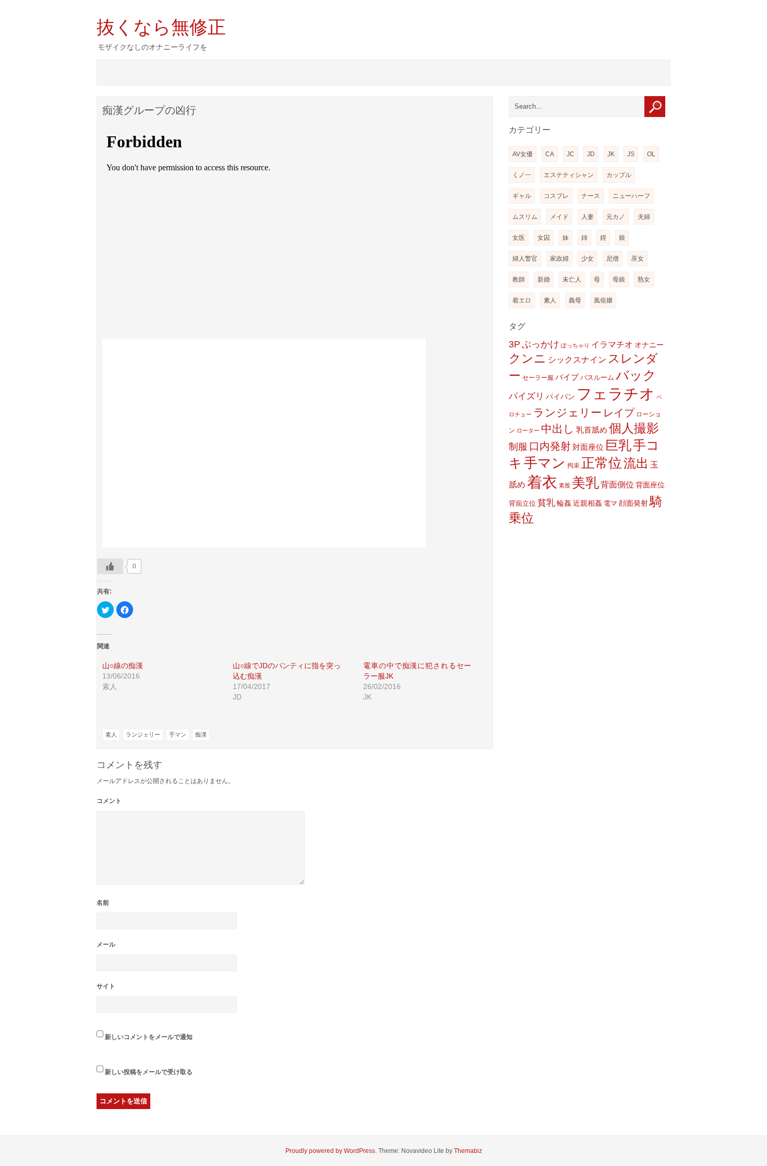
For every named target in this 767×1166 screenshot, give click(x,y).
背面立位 (522, 503)
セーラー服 (538, 377)
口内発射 (550, 446)
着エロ (521, 300)
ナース (590, 196)
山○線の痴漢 (122, 665)
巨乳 (618, 445)
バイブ (567, 377)
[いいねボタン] (110, 566)
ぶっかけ (540, 344)
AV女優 (522, 154)
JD (591, 154)
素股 (564, 485)
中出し (557, 429)
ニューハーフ (631, 196)
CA (549, 154)
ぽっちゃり (575, 345)
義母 (575, 300)
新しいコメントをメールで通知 (149, 1037)
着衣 (542, 482)
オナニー (649, 345)
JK (611, 154)
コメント (109, 800)
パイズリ (526, 396)
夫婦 (644, 216)
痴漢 (201, 734)
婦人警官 (524, 258)
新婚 (543, 279)
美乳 (585, 482)
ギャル (521, 196)
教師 (518, 279)
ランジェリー (143, 734)
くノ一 (521, 175)
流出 (636, 463)
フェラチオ (616, 393)
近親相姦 (587, 503)
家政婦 (559, 258)
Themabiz (468, 1151)
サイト (106, 986)
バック (636, 375)
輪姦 (564, 503)
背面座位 (650, 485)
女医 (518, 237)
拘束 (573, 465)
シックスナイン (577, 359)
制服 (518, 446)
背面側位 (617, 484)
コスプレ (556, 196)
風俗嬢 (603, 300)
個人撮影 (634, 428)
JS (630, 154)
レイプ (618, 412)
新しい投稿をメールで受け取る (149, 1072)
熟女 (644, 279)
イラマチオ (612, 344)
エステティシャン (569, 175)
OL (651, 154)
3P (514, 344)
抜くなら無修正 (161, 27)
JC (570, 154)
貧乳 (546, 503)
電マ (610, 503)
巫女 (637, 258)
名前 (103, 902)
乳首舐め (591, 429)
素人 (111, 734)
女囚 (543, 237)
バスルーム (597, 377)
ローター (528, 430)
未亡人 (571, 279)
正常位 (601, 463)
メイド (559, 216)
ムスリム (524, 216)
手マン (177, 734)
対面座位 (588, 447)
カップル (618, 175)
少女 (587, 258)
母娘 (619, 279)
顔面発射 (633, 503)
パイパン (560, 396)
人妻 (587, 216)
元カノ (615, 216)
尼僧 (612, 258)
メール (106, 944)
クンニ (527, 358)
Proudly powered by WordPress (330, 1151)
